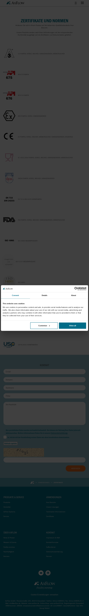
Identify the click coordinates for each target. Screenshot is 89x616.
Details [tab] (44, 295)
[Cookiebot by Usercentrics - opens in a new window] (76, 288)
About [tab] (73, 295)
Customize (42, 325)
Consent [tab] (15, 295)
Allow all (72, 325)
